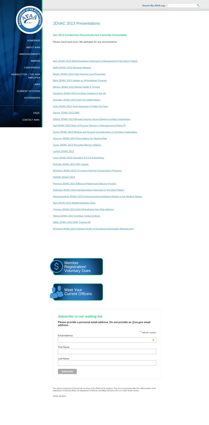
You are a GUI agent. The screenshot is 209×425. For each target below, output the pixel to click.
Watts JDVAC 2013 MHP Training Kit (71, 222)
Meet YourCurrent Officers (126, 266)
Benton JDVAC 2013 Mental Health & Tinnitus (76, 87)
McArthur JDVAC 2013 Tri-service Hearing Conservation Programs (87, 170)
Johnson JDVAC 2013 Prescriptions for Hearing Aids (80, 138)
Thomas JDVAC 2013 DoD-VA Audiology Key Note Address (83, 209)
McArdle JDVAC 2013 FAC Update (70, 164)
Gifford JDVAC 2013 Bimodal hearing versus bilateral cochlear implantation (91, 119)
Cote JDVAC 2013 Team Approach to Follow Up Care (80, 106)
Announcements (29, 54)
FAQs (36, 113)
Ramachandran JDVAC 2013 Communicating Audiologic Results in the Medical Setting (97, 196)
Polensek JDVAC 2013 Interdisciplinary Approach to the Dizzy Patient (88, 190)
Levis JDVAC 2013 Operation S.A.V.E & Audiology (78, 157)
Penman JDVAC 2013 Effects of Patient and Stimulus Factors (84, 183)
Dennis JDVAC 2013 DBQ (66, 112)
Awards (35, 61)
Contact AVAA (30, 119)
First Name (63, 321)
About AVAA (33, 47)
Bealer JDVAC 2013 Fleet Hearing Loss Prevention (79, 74)
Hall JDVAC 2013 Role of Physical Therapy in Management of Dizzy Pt (89, 125)
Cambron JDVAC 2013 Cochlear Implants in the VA (79, 93)
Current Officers (28, 91)
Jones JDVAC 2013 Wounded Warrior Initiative (77, 145)
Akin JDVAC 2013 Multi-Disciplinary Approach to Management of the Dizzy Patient (95, 61)
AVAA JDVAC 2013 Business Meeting (72, 67)
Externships (32, 98)
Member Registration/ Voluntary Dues (79, 266)
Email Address (106, 310)
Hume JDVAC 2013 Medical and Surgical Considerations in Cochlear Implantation (95, 132)
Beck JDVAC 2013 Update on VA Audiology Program (80, 80)
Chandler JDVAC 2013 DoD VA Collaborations (76, 99)
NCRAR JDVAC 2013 (64, 177)
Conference (32, 67)
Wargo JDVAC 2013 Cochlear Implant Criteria (76, 216)
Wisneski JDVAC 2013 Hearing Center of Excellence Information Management (93, 228)
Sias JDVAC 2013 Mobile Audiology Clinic (74, 203)
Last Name (63, 333)
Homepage (33, 40)
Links (37, 84)
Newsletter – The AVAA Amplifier (25, 76)
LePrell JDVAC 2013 (63, 151)
